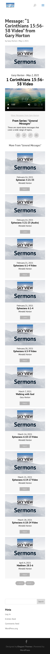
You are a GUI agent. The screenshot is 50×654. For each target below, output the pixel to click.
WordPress (25, 650)
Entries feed (10, 619)
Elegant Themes (24, 646)
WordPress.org (11, 628)
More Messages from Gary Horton (25, 115)
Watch (25, 189)
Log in (8, 614)
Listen (25, 232)
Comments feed (12, 623)
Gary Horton (12, 41)
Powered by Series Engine (25, 590)
